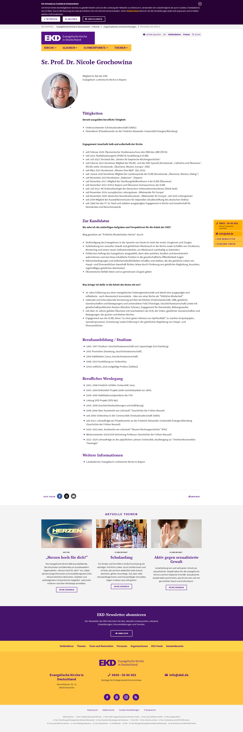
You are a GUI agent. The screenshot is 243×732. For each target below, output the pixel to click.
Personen (122, 646)
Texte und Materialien (101, 646)
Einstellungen (95, 19)
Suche (198, 34)
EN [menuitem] (164, 34)
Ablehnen (72, 19)
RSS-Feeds (157, 646)
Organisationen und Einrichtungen (120, 26)
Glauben (69, 48)
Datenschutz (133, 10)
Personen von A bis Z (150, 26)
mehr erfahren (66, 589)
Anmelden (123, 633)
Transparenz (150, 709)
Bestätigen (51, 19)
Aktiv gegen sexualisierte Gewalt (176, 559)
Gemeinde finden (226, 244)
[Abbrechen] (200, 4)
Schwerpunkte (95, 48)
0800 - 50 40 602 (228, 223)
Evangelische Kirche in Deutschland (73, 26)
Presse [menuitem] (186, 34)
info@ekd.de (226, 233)
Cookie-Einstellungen (129, 709)
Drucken (195, 496)
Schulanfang (122, 557)
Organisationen (139, 646)
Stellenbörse (67, 646)
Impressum (92, 709)
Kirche (49, 48)
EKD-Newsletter (226, 239)
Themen (120, 48)
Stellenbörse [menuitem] (174, 34)
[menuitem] (152, 34)
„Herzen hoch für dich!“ (67, 557)
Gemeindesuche (174, 646)
